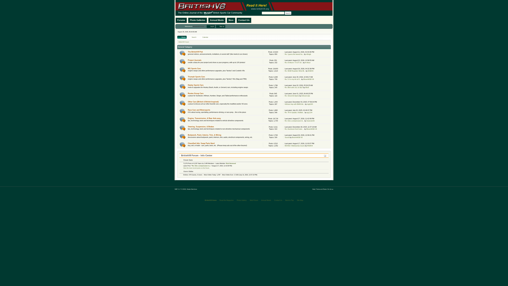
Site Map (300, 200)
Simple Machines (192, 189)
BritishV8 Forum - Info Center (196, 155)
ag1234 (309, 112)
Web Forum (254, 200)
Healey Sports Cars (195, 85)
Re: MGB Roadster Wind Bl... (295, 71)
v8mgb (308, 54)
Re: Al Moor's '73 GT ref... (294, 63)
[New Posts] (183, 53)
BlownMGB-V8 (308, 79)
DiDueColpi (305, 96)
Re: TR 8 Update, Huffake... (294, 112)
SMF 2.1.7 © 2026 (180, 189)
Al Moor (307, 63)
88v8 (307, 87)
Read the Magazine (226, 200)
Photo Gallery (242, 200)
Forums (181, 20)
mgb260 (310, 104)
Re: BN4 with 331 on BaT (294, 87)
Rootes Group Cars (195, 93)
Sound (287, 137)
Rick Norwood (231, 163)
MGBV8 (310, 71)
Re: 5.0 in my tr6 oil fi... (293, 79)
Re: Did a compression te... (294, 121)
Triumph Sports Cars (196, 77)
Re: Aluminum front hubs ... (294, 129)
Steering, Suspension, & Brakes (201, 127)
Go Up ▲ (330, 189)
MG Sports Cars (194, 69)
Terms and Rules (321, 189)
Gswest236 (311, 121)
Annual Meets (217, 20)
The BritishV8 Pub (195, 52)
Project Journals (194, 60)
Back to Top (289, 200)
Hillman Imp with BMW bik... (295, 104)
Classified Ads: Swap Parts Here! (201, 143)
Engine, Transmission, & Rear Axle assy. (204, 118)
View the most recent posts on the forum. (196, 168)
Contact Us (244, 20)
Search (288, 13)
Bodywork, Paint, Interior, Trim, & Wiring (204, 135)
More (230, 20)
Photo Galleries (197, 20)
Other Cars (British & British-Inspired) (203, 102)
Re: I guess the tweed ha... (294, 54)
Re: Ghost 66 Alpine (292, 96)
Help (313, 189)
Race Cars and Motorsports (199, 110)
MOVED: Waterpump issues (295, 146)
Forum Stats (188, 160)
